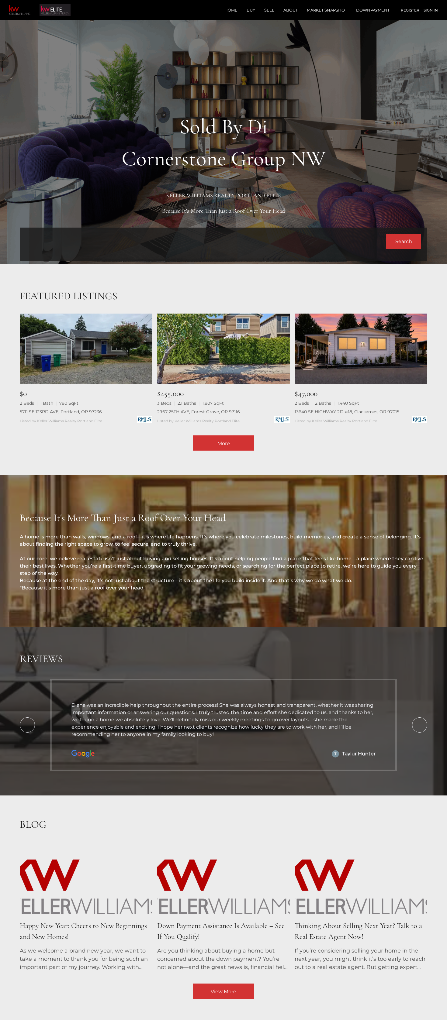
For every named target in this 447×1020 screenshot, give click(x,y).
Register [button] (410, 10)
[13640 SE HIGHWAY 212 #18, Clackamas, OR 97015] (361, 349)
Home (230, 10)
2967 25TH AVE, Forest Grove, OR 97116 (198, 411)
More (223, 443)
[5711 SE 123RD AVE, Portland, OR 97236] (86, 349)
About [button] (290, 10)
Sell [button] (269, 10)
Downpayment (373, 10)
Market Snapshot (327, 10)
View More (223, 991)
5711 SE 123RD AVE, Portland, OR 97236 (61, 411)
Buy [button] (251, 10)
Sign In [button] (431, 10)
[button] (403, 241)
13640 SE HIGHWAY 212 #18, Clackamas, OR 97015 (347, 411)
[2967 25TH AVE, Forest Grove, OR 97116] (223, 349)
